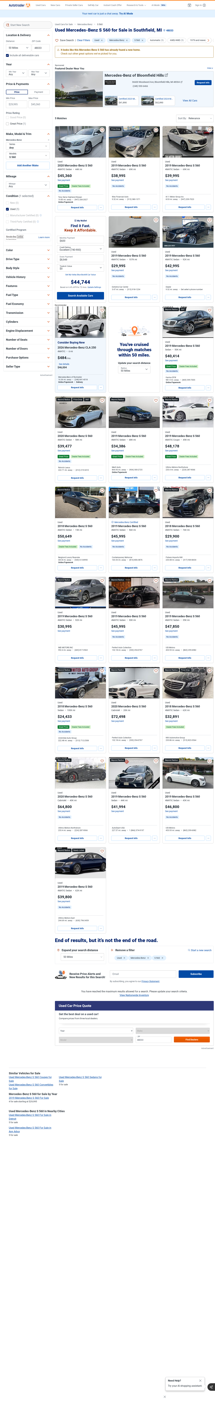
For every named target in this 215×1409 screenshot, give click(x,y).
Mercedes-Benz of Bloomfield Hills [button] (134, 75)
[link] (64, 191)
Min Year (12, 72)
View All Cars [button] (190, 100)
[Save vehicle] (102, 129)
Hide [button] (209, 68)
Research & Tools (135, 5)
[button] (189, 5)
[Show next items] (208, 40)
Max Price (33, 98)
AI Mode (158, 5)
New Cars (55, 5)
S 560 (100, 24)
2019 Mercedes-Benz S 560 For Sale (29, 1097)
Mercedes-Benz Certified (126, 522)
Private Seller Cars (74, 5)
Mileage (12, 184)
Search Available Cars (80, 295)
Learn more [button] (44, 237)
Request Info (203, 82)
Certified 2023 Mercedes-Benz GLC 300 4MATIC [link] (128, 99)
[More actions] (100, 207)
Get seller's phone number (192, 289)
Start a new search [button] (201, 950)
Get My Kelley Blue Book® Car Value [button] (80, 275)
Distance (10, 41)
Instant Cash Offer (113, 5)
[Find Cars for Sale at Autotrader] (20, 5)
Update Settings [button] (94, 287)
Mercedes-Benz (84, 24)
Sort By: (182, 118)
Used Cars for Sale (64, 24)
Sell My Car (93, 5)
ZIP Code (36, 41)
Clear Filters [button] (83, 40)
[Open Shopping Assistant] (211, 1387)
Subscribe (196, 974)
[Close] (200, 1381)
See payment (64, 180)
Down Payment (66, 257)
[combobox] (27, 25)
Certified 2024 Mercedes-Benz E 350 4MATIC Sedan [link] (164, 99)
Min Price (10, 98)
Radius (124, 368)
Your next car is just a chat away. (107, 13)
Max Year (35, 72)
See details (64, 364)
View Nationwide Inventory (134, 995)
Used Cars (41, 5)
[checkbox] (16, 118)
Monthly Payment (67, 238)
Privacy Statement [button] (150, 981)
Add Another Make (28, 165)
